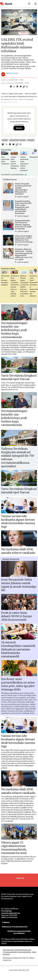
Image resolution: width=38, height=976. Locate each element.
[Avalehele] (13, 3)
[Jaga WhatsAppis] (26, 86)
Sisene (19, 128)
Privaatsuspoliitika (10, 952)
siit (26, 174)
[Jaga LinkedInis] (17, 86)
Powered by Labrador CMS (19, 970)
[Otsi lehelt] (29, 3)
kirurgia (31, 140)
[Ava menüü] (35, 3)
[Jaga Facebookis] (10, 86)
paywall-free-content (17, 140)
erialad (4, 140)
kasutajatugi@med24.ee (10, 913)
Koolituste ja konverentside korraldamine (19, 932)
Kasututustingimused (23, 950)
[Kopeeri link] (23, 86)
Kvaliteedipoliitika (24, 952)
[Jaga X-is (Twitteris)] (14, 86)
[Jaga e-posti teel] (20, 86)
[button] (2, 150)
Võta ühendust (8, 950)
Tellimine (6, 922)
